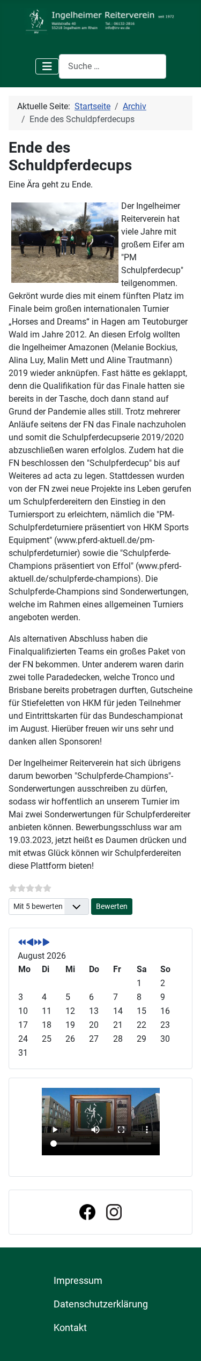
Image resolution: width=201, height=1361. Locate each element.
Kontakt (70, 1327)
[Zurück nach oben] (182, 1341)
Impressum (78, 1280)
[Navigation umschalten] (47, 66)
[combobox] (112, 66)
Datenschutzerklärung (101, 1304)
